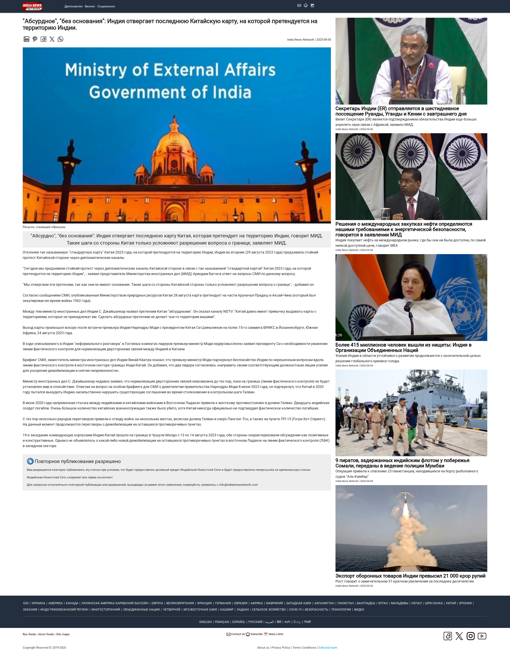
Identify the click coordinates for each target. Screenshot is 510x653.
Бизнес (90, 6)
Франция (204, 603)
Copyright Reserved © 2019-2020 (44, 647)
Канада (72, 603)
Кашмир (226, 609)
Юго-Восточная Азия (200, 609)
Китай (451, 603)
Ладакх (243, 609)
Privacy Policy (281, 647)
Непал (416, 603)
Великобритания (180, 603)
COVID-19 (295, 609)
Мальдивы (399, 603)
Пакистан (345, 603)
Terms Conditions (304, 647)
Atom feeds (46, 634)
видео (359, 609)
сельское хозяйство (269, 609)
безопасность (316, 609)
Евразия (240, 603)
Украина (38, 603)
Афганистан (324, 603)
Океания (30, 609)
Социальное (106, 6)
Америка (55, 603)
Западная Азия (298, 603)
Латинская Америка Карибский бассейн (114, 603)
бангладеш (366, 603)
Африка (257, 603)
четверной (171, 609)
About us (263, 647)
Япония (465, 603)
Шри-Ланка (434, 603)
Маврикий (274, 603)
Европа (157, 603)
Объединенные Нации (141, 609)
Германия (223, 603)
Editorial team (328, 647)
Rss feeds (29, 634)
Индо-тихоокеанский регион (64, 609)
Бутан (383, 603)
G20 (25, 603)
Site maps (63, 634)
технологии (341, 609)
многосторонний (105, 609)
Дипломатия (73, 6)
